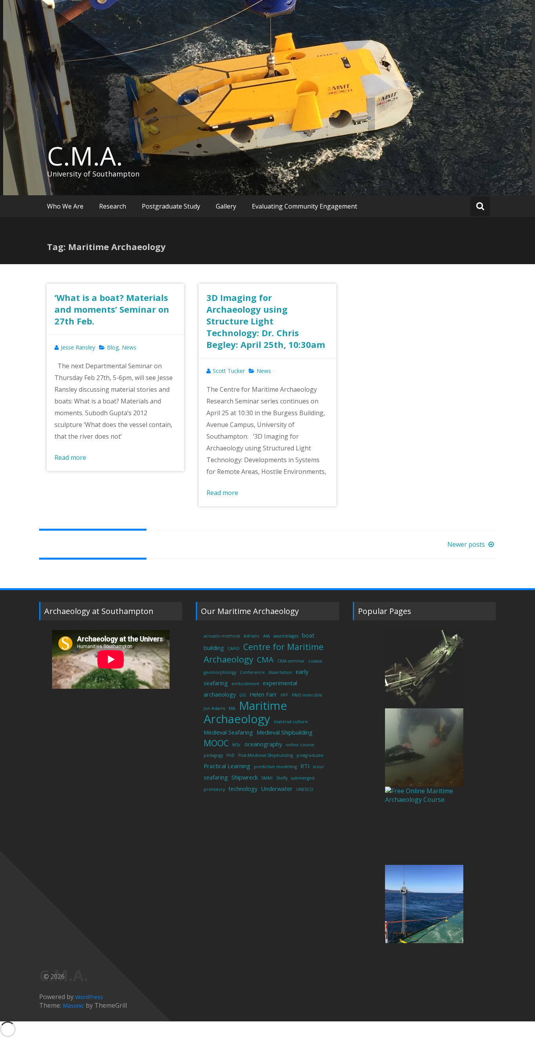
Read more (70, 457)
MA (232, 708)
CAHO (234, 648)
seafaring (216, 777)
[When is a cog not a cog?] (424, 669)
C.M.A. (85, 156)
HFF (284, 695)
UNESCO (304, 789)
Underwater (277, 788)
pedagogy (213, 755)
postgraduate (310, 755)
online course (300, 744)
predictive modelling (275, 766)
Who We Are (65, 206)
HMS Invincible (307, 695)
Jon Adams (214, 708)
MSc (236, 744)
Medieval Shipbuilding (285, 732)
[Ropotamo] (424, 747)
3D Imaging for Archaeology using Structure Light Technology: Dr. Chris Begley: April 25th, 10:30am (265, 321)
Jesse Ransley (78, 347)
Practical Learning (227, 766)
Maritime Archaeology (245, 712)
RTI (304, 766)
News (129, 347)
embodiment (245, 683)
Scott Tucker (229, 371)
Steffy (281, 778)
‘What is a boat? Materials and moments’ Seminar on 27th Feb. (111, 309)
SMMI (267, 778)
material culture (291, 721)
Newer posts (466, 544)
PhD (230, 755)
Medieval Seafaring (228, 732)
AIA (266, 636)
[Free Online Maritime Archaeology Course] (424, 826)
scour (318, 766)
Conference (252, 672)
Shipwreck (244, 777)
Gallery (226, 206)
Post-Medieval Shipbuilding (265, 755)
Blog (113, 347)
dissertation (280, 672)
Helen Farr (263, 694)
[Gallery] (424, 904)
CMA (265, 659)
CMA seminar (291, 661)
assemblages (285, 636)
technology (242, 788)
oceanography (263, 744)
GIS (242, 695)
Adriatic (252, 636)
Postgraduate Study (171, 206)
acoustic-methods (222, 636)
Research (112, 206)
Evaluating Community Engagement (304, 206)
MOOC (216, 743)
